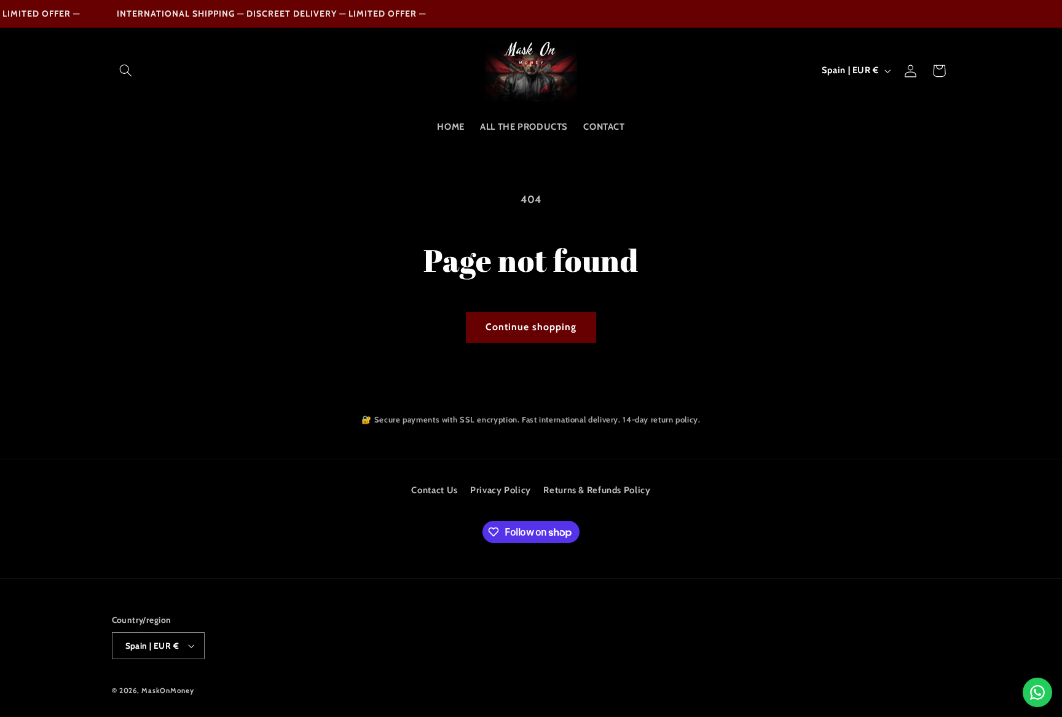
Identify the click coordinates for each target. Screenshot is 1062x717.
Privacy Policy (500, 490)
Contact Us (434, 490)
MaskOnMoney (167, 690)
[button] (126, 71)
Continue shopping (531, 327)
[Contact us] (1037, 692)
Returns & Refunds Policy (596, 490)
